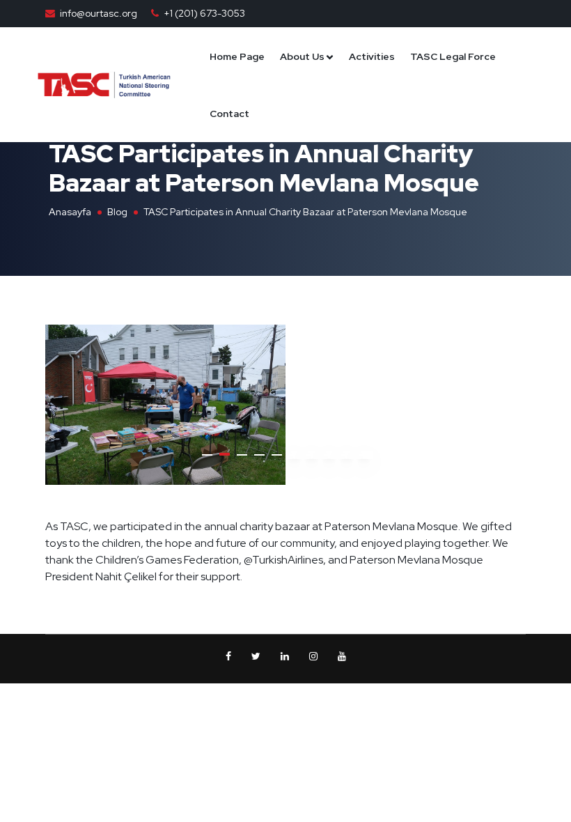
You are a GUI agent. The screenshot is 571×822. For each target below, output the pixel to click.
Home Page (237, 56)
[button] (207, 455)
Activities (372, 56)
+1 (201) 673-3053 (204, 13)
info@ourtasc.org (98, 13)
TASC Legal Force (453, 56)
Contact (229, 113)
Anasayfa (70, 212)
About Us (302, 56)
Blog (117, 212)
